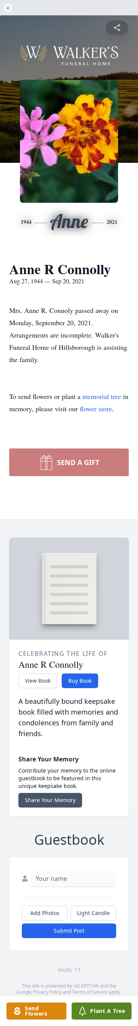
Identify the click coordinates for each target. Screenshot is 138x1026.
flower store (96, 408)
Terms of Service (90, 992)
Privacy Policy (47, 992)
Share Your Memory (50, 800)
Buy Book (80, 680)
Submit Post (69, 930)
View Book (38, 680)
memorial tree (101, 396)
